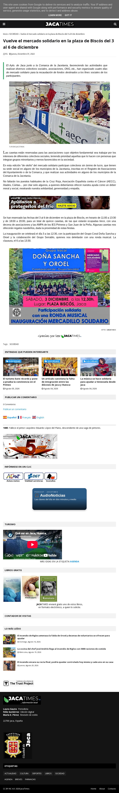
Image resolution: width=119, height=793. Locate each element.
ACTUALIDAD (10, 773)
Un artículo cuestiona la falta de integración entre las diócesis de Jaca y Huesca (58, 381)
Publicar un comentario (14, 409)
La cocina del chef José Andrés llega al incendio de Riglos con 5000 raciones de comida (61, 648)
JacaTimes (24, 788)
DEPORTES (36, 773)
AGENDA (74, 561)
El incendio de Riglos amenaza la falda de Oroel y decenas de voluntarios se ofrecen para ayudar (63, 637)
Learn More (55, 15)
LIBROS (48, 773)
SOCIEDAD (13, 34)
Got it (68, 15)
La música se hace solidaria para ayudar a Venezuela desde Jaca (98, 381)
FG (6, 54)
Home (93, 788)
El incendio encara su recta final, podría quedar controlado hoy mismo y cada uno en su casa (65, 662)
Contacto (112, 788)
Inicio (5, 34)
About (102, 788)
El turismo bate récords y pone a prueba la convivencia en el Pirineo (20, 381)
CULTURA (24, 773)
